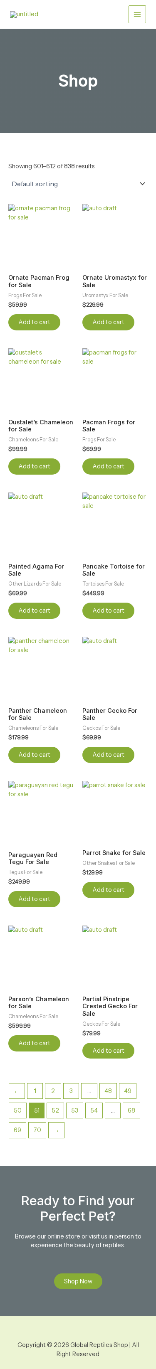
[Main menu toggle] (137, 14)
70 (37, 1130)
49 (127, 1091)
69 (17, 1130)
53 (74, 1110)
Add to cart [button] (34, 322)
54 (94, 1110)
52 (55, 1110)
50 (18, 1110)
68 (131, 1110)
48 (108, 1091)
